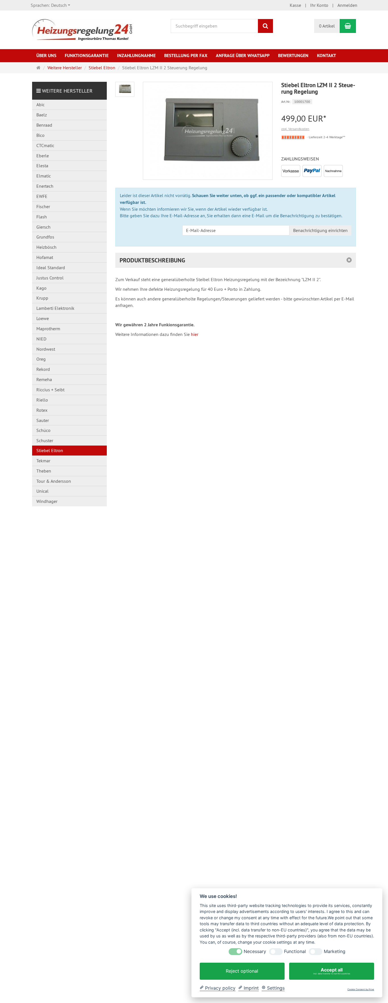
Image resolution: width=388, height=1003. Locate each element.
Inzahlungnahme (136, 55)
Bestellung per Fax (185, 55)
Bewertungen (293, 55)
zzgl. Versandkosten (295, 129)
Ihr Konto (319, 5)
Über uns (46, 55)
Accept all (331, 971)
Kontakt (326, 55)
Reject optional (242, 971)
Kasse (295, 5)
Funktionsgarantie (87, 55)
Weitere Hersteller (67, 90)
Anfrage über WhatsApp (243, 55)
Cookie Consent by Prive (360, 989)
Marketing (334, 951)
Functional (295, 951)
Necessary (255, 951)
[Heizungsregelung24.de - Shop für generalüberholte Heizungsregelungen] (82, 29)
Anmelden (347, 5)
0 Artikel (327, 26)
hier (194, 334)
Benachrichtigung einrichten (320, 230)
